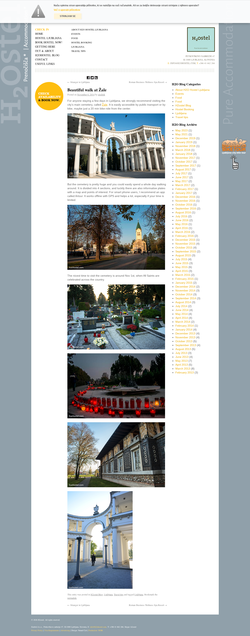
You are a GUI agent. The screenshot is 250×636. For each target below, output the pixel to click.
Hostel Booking (81, 42)
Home (39, 34)
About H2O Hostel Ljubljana (89, 29)
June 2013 (181, 356)
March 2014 (182, 321)
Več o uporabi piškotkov (67, 10)
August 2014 (183, 302)
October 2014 (183, 294)
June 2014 (181, 310)
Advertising (65, 630)
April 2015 (181, 271)
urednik (101, 94)
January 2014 (183, 329)
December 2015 (185, 239)
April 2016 (181, 228)
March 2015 (182, 274)
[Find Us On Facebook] (88, 78)
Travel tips (78, 51)
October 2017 (183, 161)
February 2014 (184, 325)
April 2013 (181, 364)
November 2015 (185, 243)
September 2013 (185, 345)
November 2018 (185, 146)
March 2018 (182, 149)
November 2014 (185, 290)
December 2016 (185, 196)
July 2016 (181, 216)
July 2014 (181, 306)
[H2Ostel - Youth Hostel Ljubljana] (201, 50)
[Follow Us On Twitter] (92, 78)
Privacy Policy (37, 630)
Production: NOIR (95, 630)
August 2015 (183, 255)
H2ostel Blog (97, 594)
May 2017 (181, 181)
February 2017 (184, 189)
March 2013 (182, 368)
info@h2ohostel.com (98, 626)
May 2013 (181, 360)
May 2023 (181, 130)
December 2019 (185, 138)
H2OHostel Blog (47, 55)
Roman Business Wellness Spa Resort (148, 82)
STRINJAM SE (68, 16)
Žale (104, 104)
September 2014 (185, 298)
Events (75, 33)
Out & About (44, 51)
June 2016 (181, 220)
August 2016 (183, 212)
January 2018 (183, 153)
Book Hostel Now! (48, 42)
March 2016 (182, 231)
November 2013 (185, 337)
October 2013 (183, 341)
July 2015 (181, 259)
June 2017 (181, 177)
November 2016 (185, 200)
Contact (41, 59)
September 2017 (185, 165)
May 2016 (181, 224)
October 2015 (183, 247)
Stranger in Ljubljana (78, 82)
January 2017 (183, 192)
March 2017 (182, 185)
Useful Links (45, 64)
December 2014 (185, 286)
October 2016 (183, 204)
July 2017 (181, 173)
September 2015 (185, 251)
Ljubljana (77, 46)
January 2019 (183, 142)
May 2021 (181, 134)
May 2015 (181, 267)
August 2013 (183, 349)
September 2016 (185, 208)
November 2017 (185, 157)
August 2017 (183, 169)
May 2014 (181, 313)
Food (74, 38)
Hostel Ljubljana (48, 38)
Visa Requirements (51, 630)
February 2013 (184, 372)
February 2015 (184, 278)
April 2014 (181, 317)
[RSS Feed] (96, 78)
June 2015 (181, 263)
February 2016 (184, 235)
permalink (72, 597)
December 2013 (185, 333)
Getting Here (45, 46)
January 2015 (183, 282)
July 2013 (181, 353)
